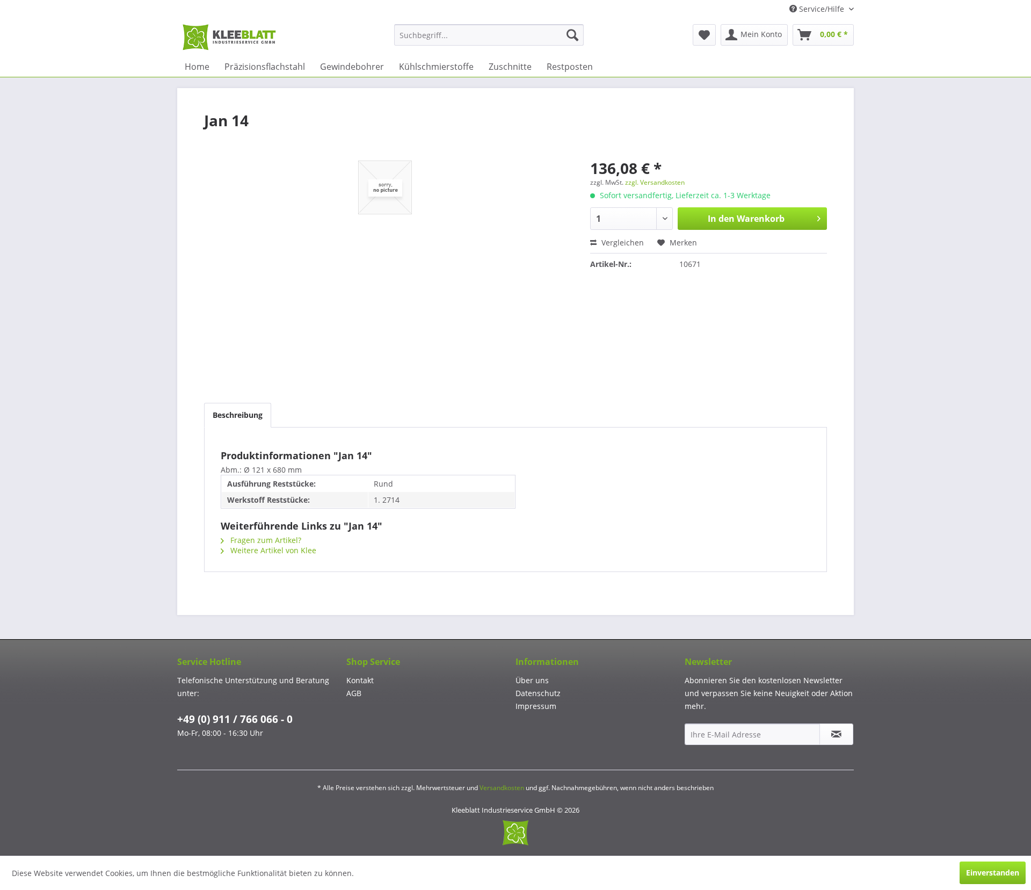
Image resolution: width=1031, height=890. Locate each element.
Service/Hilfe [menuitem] (821, 9)
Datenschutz (538, 693)
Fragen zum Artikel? (264, 540)
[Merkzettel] (704, 35)
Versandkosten (502, 787)
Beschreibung (238, 415)
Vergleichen (621, 242)
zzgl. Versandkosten (655, 182)
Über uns (532, 680)
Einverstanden (992, 872)
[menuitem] (489, 35)
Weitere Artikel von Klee (272, 550)
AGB (353, 693)
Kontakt (360, 680)
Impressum (536, 706)
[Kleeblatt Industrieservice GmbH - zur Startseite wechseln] (229, 37)
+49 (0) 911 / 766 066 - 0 (235, 719)
